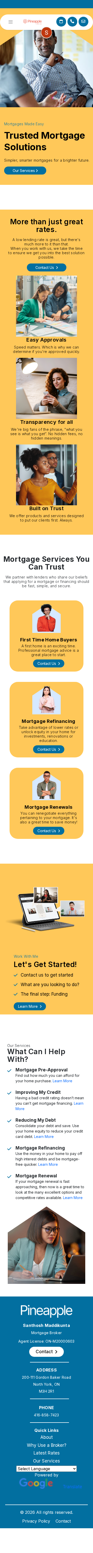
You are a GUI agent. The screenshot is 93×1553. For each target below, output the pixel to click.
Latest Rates (47, 1453)
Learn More (62, 1081)
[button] (48, 663)
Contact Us (45, 267)
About (46, 1437)
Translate (72, 1486)
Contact (63, 1521)
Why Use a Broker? (46, 1445)
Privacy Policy (36, 1521)
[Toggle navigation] (10, 22)
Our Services (46, 1461)
